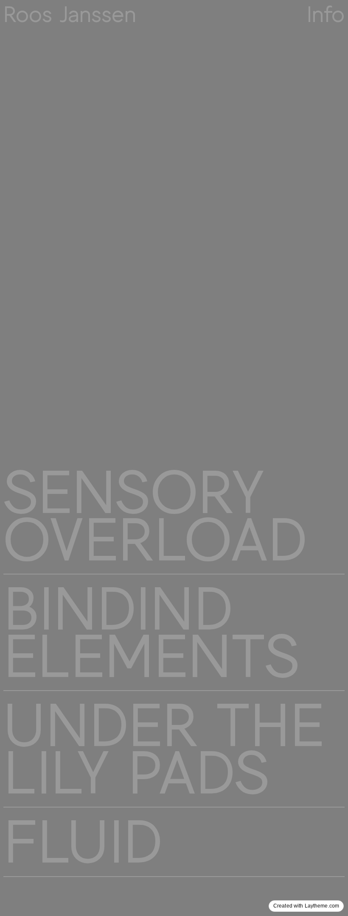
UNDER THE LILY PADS (163, 749)
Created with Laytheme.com (306, 906)
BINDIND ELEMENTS (151, 632)
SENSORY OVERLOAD (155, 516)
